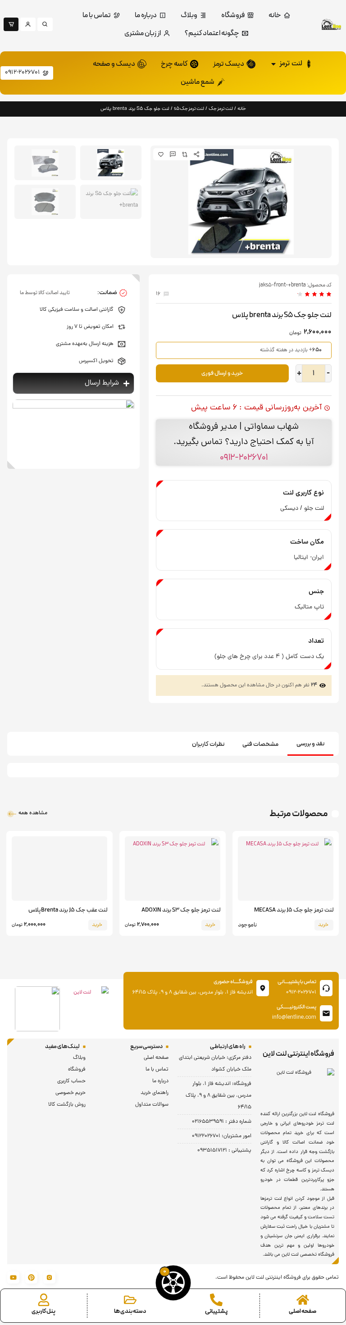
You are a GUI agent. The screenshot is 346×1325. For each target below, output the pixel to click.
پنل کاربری (43, 1311)
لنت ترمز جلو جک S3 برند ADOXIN (180, 910)
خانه (241, 109)
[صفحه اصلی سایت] (302, 1299)
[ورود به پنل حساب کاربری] (43, 1299)
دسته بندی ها (130, 1311)
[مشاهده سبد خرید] (173, 1283)
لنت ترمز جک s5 (189, 109)
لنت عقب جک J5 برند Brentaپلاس (67, 910)
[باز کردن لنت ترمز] (273, 64)
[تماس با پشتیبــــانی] (326, 988)
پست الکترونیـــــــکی (296, 1007)
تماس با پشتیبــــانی (297, 982)
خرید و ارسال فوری (222, 373)
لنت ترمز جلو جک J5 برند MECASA (293, 910)
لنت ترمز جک (221, 109)
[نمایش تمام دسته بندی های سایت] (130, 1299)
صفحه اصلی (302, 1311)
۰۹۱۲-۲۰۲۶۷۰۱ (244, 457)
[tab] (310, 745)
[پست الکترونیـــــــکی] (326, 1013)
